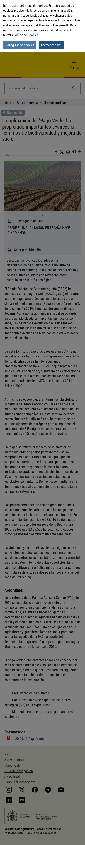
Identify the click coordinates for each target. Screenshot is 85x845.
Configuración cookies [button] (19, 45)
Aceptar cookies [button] (51, 45)
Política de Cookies (26, 35)
